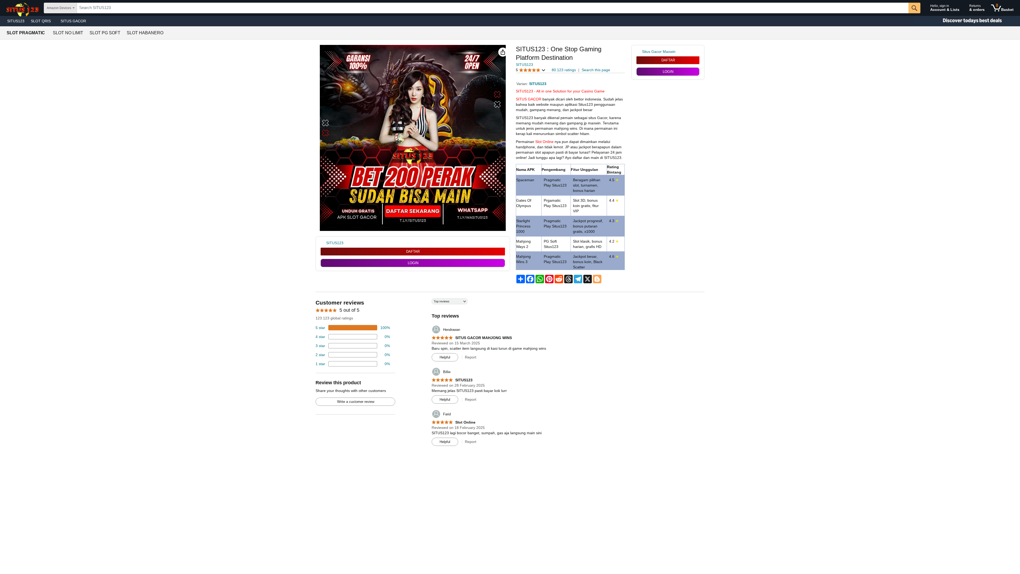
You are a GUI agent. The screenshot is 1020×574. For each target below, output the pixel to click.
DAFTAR (668, 60)
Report (470, 357)
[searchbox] (492, 8)
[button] (502, 52)
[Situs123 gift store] (967, 21)
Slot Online (544, 142)
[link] (639, 51)
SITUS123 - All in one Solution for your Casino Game (560, 91)
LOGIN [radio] (668, 72)
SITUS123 (15, 21)
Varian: (522, 84)
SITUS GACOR (73, 21)
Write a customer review (355, 402)
